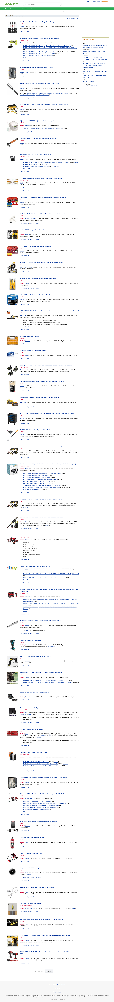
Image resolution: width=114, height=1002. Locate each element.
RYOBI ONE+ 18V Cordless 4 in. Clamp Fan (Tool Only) (39, 53)
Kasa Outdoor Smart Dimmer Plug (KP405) (35, 475)
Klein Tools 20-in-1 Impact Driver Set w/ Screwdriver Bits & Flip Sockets (41, 517)
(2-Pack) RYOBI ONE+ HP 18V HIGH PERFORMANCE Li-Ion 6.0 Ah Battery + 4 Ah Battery (46, 365)
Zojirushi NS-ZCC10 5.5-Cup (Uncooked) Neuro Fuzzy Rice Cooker (40, 121)
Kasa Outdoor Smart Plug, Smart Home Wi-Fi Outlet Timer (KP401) (42, 473)
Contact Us (57, 988)
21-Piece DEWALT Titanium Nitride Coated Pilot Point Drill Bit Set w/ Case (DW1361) (45, 935)
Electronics (13, 8)
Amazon (22, 26)
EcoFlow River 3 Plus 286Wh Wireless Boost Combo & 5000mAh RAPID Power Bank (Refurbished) (51, 574)
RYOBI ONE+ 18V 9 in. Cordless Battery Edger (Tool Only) (39, 52)
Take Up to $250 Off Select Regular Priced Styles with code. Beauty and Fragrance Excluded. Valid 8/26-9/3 (94, 65)
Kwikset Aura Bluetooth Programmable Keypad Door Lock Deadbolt (42, 766)
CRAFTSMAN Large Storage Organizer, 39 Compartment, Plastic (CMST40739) (43, 777)
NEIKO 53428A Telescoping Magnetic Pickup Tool (35, 430)
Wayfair (27, 218)
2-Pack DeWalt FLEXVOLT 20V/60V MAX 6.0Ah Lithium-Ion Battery (39, 397)
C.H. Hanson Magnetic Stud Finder (30, 903)
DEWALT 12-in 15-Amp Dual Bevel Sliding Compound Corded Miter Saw (41, 262)
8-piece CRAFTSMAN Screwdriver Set (31, 853)
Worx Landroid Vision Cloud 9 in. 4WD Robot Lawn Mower (40, 807)
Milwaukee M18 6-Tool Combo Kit (30, 535)
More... (25, 187)
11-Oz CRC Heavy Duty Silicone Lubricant (32, 837)
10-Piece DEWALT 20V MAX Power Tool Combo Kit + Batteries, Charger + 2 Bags (44, 104)
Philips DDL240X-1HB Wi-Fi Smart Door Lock (33, 752)
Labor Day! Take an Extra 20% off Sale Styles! (95, 71)
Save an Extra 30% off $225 (90, 86)
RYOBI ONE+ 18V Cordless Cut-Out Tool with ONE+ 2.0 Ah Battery (39, 38)
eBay (26, 569)
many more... (27, 168)
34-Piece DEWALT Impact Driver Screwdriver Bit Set (35, 230)
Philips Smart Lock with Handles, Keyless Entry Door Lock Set (40, 764)
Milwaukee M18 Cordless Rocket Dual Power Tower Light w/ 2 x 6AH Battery (43, 793)
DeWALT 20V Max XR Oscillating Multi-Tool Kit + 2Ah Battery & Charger (41, 446)
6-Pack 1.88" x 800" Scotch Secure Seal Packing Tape (36, 246)
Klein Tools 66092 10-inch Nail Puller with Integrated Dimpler (38, 138)
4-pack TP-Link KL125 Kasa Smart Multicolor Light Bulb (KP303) (41, 487)
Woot (21, 159)
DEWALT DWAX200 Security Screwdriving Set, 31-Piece (36, 67)
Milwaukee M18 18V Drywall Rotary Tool (32, 729)
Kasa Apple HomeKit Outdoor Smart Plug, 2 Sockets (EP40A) (40, 479)
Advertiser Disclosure (73, 18)
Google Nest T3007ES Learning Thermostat (33, 868)
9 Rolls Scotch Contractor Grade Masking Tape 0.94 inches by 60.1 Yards (42, 381)
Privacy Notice (57, 992)
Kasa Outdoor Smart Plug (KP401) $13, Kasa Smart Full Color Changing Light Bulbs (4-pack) (48, 464)
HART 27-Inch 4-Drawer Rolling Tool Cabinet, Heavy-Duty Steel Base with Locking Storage (47, 413)
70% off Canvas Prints (88, 81)
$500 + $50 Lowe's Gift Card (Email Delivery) (33, 350)
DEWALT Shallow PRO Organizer (29, 336)
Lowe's (27, 72)
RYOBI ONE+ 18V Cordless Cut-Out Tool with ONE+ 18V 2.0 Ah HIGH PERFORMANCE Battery (50, 48)
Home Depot (23, 43)
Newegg (27, 355)
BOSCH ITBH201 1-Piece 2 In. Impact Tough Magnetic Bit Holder (39, 83)
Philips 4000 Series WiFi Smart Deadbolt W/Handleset (36, 154)
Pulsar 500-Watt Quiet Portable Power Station (36, 809)
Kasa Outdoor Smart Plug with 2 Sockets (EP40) (36, 477)
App (88, 1)
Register (99, 1)
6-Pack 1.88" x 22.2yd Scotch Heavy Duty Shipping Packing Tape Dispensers (43, 197)
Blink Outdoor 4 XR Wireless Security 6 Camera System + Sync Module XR (42, 672)
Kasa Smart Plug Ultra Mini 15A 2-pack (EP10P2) (37, 481)
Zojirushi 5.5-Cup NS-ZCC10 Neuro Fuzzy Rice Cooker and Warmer (42, 128)
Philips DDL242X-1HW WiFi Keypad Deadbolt (36, 166)
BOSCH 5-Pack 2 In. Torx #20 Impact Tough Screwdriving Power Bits (40, 22)
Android (30, 714)
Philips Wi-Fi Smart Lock (30, 164)
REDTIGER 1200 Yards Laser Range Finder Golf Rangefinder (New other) (44, 578)
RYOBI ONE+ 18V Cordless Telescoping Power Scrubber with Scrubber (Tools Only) (47, 46)
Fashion (19, 8)
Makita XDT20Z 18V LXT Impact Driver (31, 640)
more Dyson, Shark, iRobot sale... (32, 877)
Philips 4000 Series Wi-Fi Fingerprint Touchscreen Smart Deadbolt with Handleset (46, 162)
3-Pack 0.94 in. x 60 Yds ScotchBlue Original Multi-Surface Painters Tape (42, 294)
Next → (48, 971)
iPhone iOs (23, 714)
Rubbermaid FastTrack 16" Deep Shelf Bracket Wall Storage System (40, 620)
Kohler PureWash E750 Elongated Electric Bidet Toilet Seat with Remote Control (44, 213)
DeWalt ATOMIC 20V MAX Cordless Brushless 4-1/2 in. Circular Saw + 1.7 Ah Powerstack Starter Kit (49, 311)
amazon (76, 162)
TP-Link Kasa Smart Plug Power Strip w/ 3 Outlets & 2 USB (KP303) (42, 485)
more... (25, 57)
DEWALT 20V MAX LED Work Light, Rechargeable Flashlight (38, 278)
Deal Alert (105, 1)
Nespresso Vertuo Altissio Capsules (31, 708)
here (27, 630)
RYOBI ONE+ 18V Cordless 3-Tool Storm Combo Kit (38, 55)
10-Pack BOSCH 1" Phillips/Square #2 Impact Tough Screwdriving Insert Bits (48, 93)
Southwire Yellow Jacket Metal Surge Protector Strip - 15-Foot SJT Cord (41, 919)
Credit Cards (26, 8)
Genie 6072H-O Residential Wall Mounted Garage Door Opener (39, 821)
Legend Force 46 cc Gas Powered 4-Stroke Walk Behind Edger (41, 805)
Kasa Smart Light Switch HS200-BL (33, 489)
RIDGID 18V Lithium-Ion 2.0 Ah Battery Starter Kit (34, 692)
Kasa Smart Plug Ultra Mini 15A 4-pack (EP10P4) (37, 483)
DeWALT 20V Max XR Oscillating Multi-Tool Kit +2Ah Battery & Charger (41, 499)
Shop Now (26, 326)
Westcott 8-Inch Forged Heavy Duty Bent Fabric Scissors (37, 887)
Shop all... (26, 579)
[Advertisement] (95, 24)
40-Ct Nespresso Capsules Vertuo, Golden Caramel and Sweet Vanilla (41, 178)
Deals (7, 8)
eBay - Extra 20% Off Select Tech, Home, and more (35, 566)
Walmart (22, 418)
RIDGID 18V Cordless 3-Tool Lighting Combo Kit (37, 801)
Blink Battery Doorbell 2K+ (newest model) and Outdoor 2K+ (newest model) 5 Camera (47, 682)
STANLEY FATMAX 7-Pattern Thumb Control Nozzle (35, 656)
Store (32, 8)
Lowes (21, 503)
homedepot (51, 646)
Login (93, 1)
